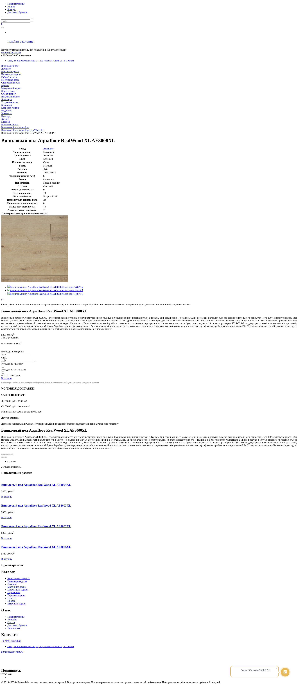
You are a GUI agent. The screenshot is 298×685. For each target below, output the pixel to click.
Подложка (6, 110)
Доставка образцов (17, 12)
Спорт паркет (8, 93)
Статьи (11, 622)
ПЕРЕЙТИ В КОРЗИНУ (20, 41)
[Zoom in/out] (12, 454)
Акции (11, 6)
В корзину (6, 496)
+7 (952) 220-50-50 (11, 52)
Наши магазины (16, 3)
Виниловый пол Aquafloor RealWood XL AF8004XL (36, 484)
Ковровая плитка (10, 107)
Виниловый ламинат (18, 578)
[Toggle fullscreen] (8, 454)
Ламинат (6, 68)
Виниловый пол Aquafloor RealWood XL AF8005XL (36, 547)
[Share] (5, 454)
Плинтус (6, 116)
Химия (5, 119)
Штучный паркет (10, 96)
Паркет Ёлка (8, 91)
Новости (12, 619)
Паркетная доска (10, 71)
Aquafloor (48, 148)
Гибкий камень (9, 77)
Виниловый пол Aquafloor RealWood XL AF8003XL (36, 505)
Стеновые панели (10, 82)
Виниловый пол (9, 66)
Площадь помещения (12, 351)
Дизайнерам (13, 628)
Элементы (6, 113)
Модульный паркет (11, 88)
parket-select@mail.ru (12, 651)
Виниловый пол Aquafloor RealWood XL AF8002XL (36, 526)
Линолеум (6, 99)
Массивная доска (10, 80)
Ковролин (6, 105)
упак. (4, 357)
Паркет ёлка (13, 592)
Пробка (5, 85)
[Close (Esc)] (2, 454)
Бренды (11, 9)
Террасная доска (9, 102)
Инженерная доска (11, 74)
